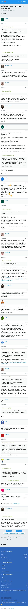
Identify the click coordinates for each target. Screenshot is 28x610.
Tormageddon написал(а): (7, 155)
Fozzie (6, 301)
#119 (26, 494)
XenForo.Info (11, 608)
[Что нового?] (24, 2)
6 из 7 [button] (14, 530)
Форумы (4, 568)
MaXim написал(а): (6, 468)
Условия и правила (13, 600)
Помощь (18, 602)
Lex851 (6, 399)
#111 (26, 306)
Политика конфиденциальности (8, 602)
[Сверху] (25, 602)
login (3, 577)
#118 (26, 464)
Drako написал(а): (6, 408)
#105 (26, 130)
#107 (26, 205)
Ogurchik (7, 82)
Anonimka (7, 489)
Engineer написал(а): (6, 516)
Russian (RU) (8, 597)
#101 (26, 23)
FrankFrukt (7, 252)
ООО (26, 559)
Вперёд (18, 530)
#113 (26, 346)
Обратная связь (5, 571)
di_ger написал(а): (6, 91)
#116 (26, 426)
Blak (6, 421)
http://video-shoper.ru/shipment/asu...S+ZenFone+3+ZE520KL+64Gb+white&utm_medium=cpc (14, 279)
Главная (3, 565)
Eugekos (7, 317)
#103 (26, 87)
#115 (26, 404)
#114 (26, 373)
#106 (26, 182)
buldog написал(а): (6, 209)
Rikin (6, 341)
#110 (26, 290)
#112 (26, 321)
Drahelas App (16, 503)
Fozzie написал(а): (6, 376)
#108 (26, 238)
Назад (9, 530)
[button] (2, 2)
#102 (26, 70)
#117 (26, 439)
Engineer (7, 434)
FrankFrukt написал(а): (7, 27)
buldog (6, 178)
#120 (26, 513)
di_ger (6, 18)
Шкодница (7, 459)
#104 (26, 110)
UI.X (2, 597)
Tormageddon (5, 10)
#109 (26, 257)
